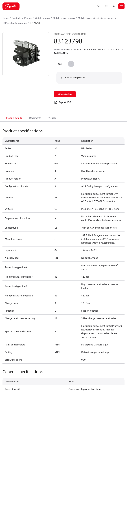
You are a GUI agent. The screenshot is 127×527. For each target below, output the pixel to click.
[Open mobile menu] (121, 6)
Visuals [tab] (52, 117)
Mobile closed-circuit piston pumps (96, 17)
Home (5, 17)
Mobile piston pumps (64, 17)
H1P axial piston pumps (14, 22)
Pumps (27, 17)
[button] (106, 6)
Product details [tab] (14, 117)
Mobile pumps (42, 17)
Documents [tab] (35, 117)
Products (16, 17)
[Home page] (11, 6)
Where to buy (65, 94)
